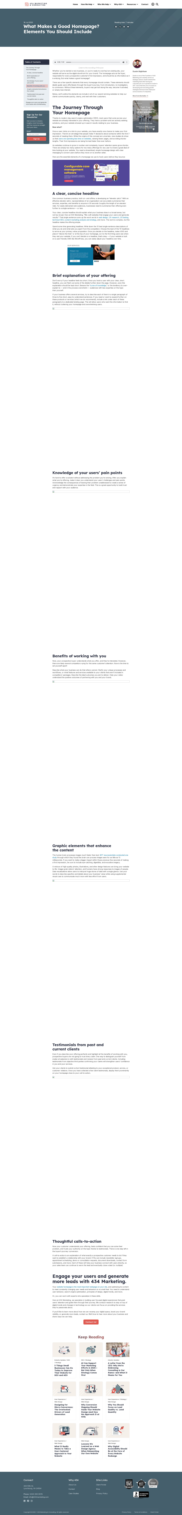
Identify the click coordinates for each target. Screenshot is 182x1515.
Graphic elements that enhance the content (36, 90)
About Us (72, 1485)
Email (29, 131)
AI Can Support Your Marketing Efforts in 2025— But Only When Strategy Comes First (89, 1369)
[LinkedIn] (124, 26)
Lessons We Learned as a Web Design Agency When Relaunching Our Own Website (90, 1449)
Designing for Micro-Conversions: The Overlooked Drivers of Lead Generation (63, 1409)
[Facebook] (116, 26)
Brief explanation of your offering (33, 77)
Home (75, 4)
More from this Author (139, 96)
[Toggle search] (157, 4)
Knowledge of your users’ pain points (35, 82)
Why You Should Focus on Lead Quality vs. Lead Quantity (116, 1408)
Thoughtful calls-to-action (35, 99)
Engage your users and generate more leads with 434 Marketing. (36, 103)
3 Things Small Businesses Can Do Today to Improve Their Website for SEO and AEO (63, 1370)
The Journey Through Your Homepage (33, 68)
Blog (98, 1489)
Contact (144, 4)
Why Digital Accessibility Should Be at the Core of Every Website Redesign (117, 1451)
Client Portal (101, 1485)
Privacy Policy (102, 1493)
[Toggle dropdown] (93, 4)
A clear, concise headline (35, 72)
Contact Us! (91, 1322)
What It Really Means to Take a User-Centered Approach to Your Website (63, 1451)
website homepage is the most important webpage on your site (82, 1287)
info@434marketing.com (39, 1497)
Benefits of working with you (36, 86)
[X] (120, 26)
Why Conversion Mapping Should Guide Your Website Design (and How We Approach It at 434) (90, 1411)
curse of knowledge (98, 285)
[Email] (128, 26)
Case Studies (74, 1493)
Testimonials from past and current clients (35, 95)
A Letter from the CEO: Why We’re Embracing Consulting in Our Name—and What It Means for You (117, 1369)
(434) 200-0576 (36, 1494)
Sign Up (36, 139)
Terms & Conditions (140, 1512)
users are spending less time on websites (74, 139)
